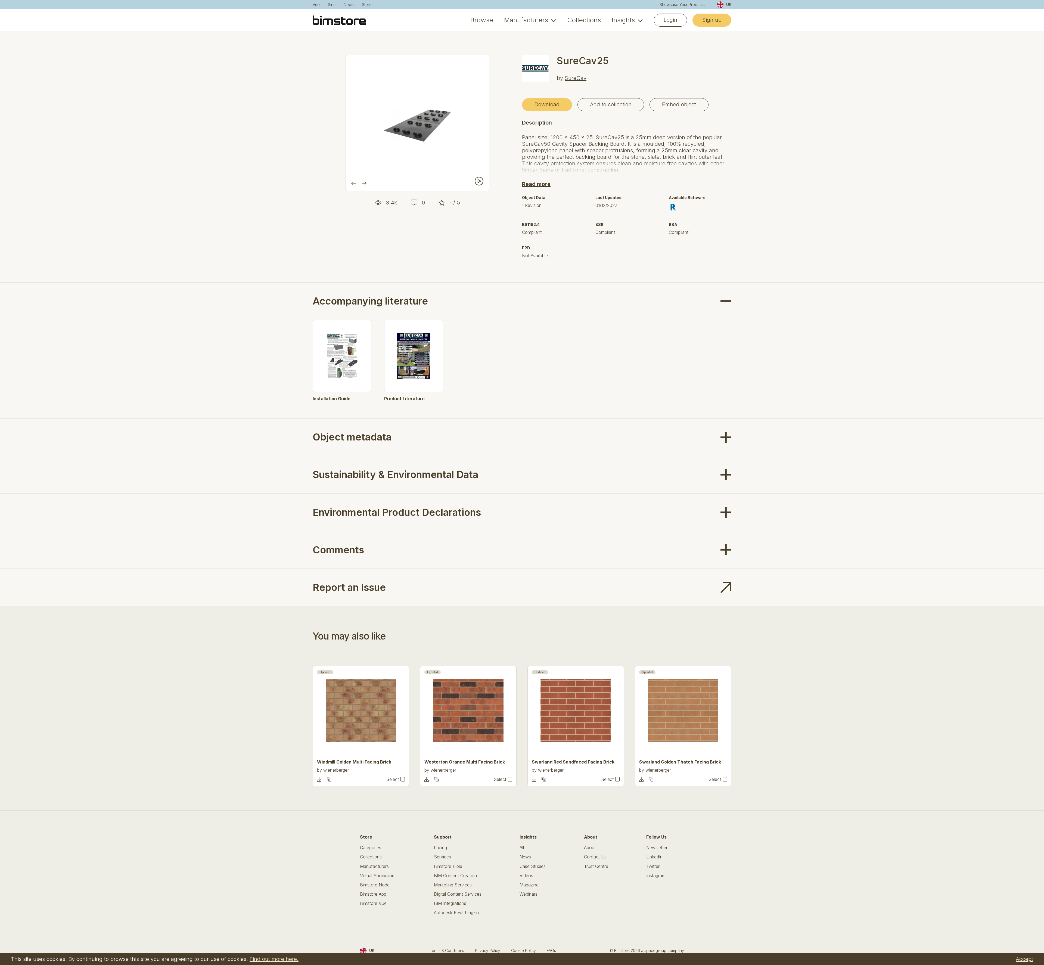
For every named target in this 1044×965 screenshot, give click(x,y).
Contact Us (595, 856)
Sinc (331, 4)
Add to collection (611, 104)
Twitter (653, 866)
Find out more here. (274, 959)
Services (442, 856)
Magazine (529, 885)
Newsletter (656, 847)
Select (392, 779)
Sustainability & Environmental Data (395, 474)
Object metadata (352, 437)
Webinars (528, 894)
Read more (536, 184)
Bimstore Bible (448, 866)
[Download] (319, 779)
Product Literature (404, 398)
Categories (370, 847)
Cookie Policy (523, 950)
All (522, 847)
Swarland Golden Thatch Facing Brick (680, 762)
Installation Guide (331, 398)
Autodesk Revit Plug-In (456, 912)
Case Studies (533, 866)
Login (670, 20)
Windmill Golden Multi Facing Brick (354, 762)
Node (349, 4)
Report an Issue (349, 587)
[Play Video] (479, 181)
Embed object (679, 104)
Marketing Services (453, 885)
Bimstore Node (375, 885)
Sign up (712, 20)
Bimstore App (373, 894)
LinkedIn (654, 856)
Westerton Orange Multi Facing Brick (464, 762)
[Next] (364, 183)
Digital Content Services (457, 894)
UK (728, 4)
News (525, 856)
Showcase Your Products (682, 4)
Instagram (656, 875)
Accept (1024, 959)
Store (367, 4)
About (590, 847)
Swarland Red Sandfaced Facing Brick (573, 762)
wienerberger (336, 770)
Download (547, 104)
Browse (481, 20)
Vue (316, 4)
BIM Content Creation (455, 875)
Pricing (440, 847)
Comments (338, 550)
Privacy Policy (487, 950)
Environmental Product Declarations (397, 512)
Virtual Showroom (378, 875)
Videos (526, 875)
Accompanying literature (370, 301)
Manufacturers (526, 20)
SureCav (575, 78)
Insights (623, 20)
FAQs (551, 950)
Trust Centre (596, 866)
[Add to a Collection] (329, 779)
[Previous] (353, 183)
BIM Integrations (450, 903)
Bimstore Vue (373, 903)
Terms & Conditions (447, 950)
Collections (584, 20)
